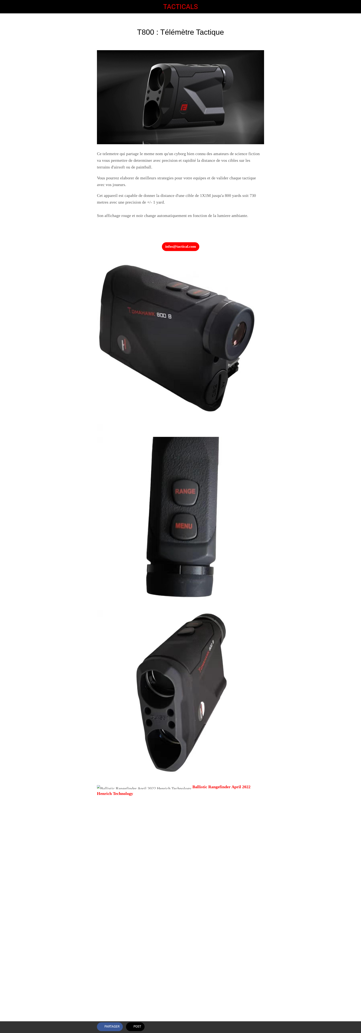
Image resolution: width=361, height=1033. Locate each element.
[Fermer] (8, 6)
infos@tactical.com (180, 246)
